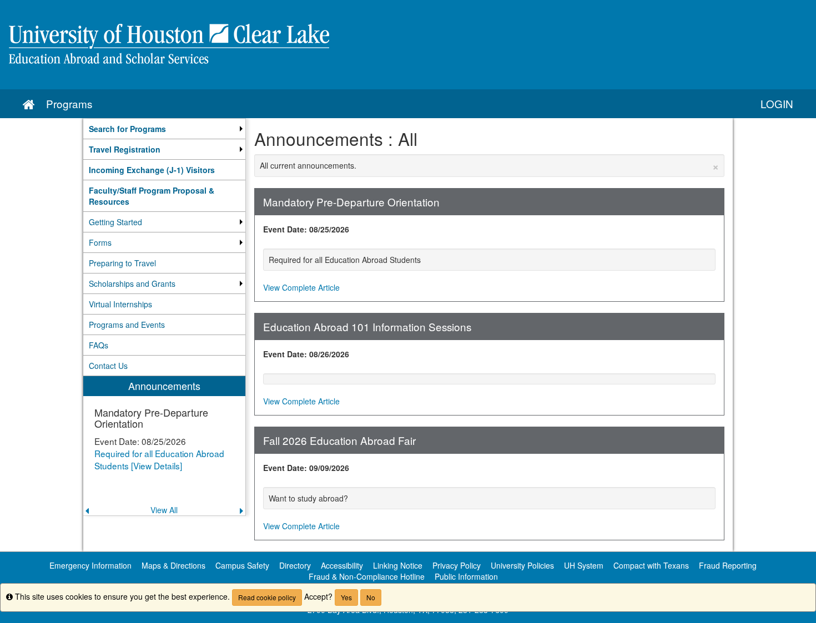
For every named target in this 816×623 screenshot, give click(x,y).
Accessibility (342, 565)
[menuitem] (164, 129)
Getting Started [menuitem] (115, 221)
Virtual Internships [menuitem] (120, 304)
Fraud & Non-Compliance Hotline (367, 576)
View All (164, 509)
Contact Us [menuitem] (108, 365)
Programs (69, 103)
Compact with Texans (651, 565)
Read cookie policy (267, 597)
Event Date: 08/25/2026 (306, 229)
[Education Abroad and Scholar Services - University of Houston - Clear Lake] (408, 44)
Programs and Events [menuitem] (127, 324)
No (370, 597)
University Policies (522, 565)
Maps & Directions (173, 565)
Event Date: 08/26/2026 (306, 353)
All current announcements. (489, 165)
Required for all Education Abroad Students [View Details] (159, 459)
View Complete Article (301, 287)
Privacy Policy (456, 565)
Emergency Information (90, 565)
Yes (346, 597)
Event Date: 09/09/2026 (306, 467)
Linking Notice (397, 565)
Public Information (466, 576)
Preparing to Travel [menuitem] (122, 263)
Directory (295, 565)
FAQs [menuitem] (98, 345)
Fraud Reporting (728, 565)
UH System (583, 565)
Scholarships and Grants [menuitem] (132, 283)
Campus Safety (242, 565)
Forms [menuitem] (100, 242)
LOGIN (776, 103)
